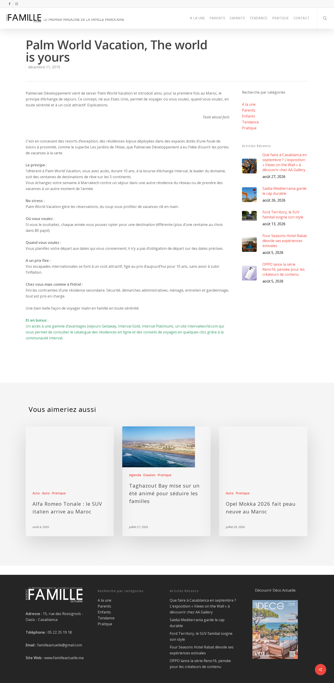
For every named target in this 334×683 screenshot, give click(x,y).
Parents (248, 110)
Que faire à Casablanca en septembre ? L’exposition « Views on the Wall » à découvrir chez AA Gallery (203, 606)
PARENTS (217, 18)
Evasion (149, 475)
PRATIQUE (280, 18)
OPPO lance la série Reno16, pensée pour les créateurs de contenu (200, 663)
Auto (46, 493)
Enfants (248, 116)
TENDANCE (259, 18)
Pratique (249, 127)
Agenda (135, 475)
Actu (36, 493)
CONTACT (302, 18)
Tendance (250, 122)
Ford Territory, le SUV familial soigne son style (201, 636)
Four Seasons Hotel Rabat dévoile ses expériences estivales (202, 650)
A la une (249, 104)
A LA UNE (197, 18)
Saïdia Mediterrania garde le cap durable (197, 622)
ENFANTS (237, 18)
